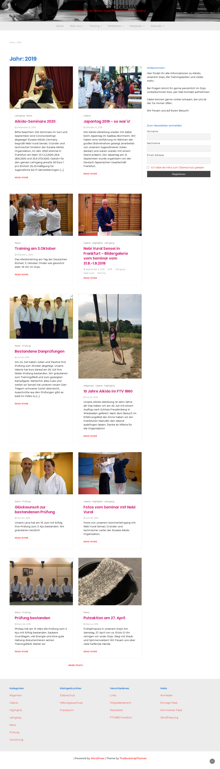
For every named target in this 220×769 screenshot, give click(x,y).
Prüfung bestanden (32, 617)
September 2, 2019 (95, 269)
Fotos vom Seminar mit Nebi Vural (110, 509)
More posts (76, 665)
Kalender (157, 26)
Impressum (67, 710)
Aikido (60, 26)
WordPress (97, 758)
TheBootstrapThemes (133, 758)
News (29, 115)
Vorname (152, 131)
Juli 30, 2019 (23, 357)
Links (113, 695)
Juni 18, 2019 (92, 518)
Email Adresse (155, 155)
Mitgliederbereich (120, 702)
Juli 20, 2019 (92, 397)
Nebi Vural (89, 273)
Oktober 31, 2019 (94, 127)
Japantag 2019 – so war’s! (107, 121)
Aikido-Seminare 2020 (35, 121)
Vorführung (16, 739)
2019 (110, 269)
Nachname (153, 143)
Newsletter (116, 710)
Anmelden (166, 695)
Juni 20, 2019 (23, 518)
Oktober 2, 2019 (25, 254)
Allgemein (89, 385)
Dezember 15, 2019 (26, 127)
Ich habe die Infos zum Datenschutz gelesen (177, 167)
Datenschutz (67, 695)
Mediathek (115, 26)
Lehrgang (20, 115)
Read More (21, 177)
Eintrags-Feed (168, 702)
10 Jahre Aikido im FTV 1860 (108, 391)
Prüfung (26, 346)
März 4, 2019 (92, 624)
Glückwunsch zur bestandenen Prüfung (35, 509)
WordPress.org (169, 717)
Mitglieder (136, 26)
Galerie (87, 115)
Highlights (97, 243)
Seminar (101, 273)
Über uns (76, 26)
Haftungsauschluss (71, 702)
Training (94, 26)
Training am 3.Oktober (35, 248)
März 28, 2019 (24, 624)
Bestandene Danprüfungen (39, 351)
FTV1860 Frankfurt (121, 717)
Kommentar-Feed (171, 710)
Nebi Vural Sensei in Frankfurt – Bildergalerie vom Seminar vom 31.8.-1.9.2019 (106, 256)
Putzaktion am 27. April (104, 617)
